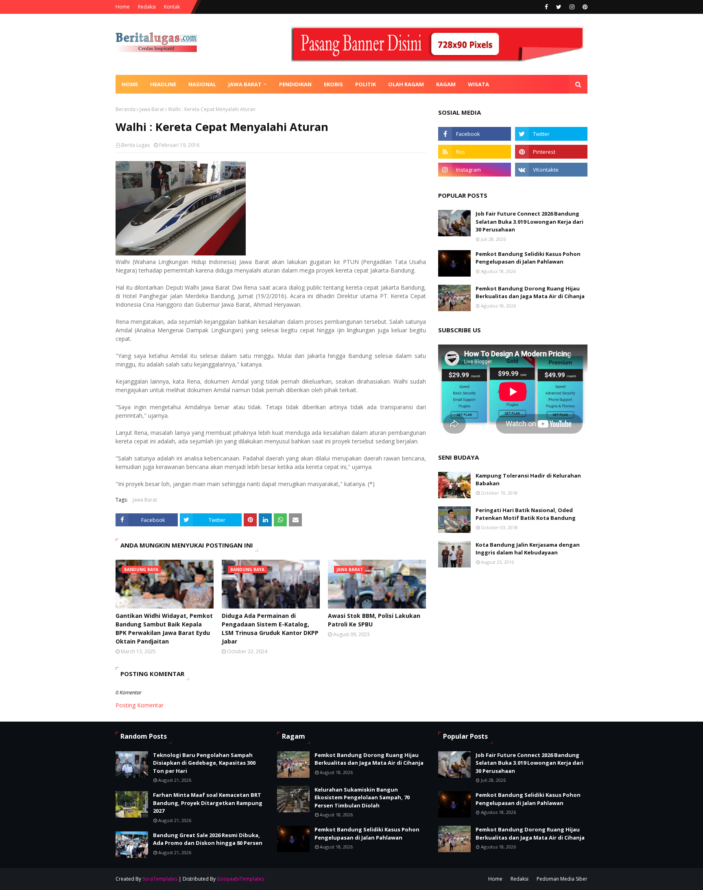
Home (123, 6)
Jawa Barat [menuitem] (245, 84)
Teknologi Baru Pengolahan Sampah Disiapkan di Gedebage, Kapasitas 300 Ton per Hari (204, 762)
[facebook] (546, 7)
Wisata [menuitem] (478, 84)
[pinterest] (584, 7)
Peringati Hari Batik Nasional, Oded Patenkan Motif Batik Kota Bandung (526, 514)
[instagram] (572, 7)
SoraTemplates (159, 878)
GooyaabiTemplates (240, 878)
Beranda (125, 109)
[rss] (474, 152)
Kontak (172, 6)
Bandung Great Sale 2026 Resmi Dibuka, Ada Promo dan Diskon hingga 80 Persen (207, 839)
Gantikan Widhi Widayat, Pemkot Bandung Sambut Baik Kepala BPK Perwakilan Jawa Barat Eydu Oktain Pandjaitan (164, 628)
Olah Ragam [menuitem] (406, 84)
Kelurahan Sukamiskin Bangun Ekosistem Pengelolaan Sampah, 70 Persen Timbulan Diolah (362, 797)
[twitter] (558, 7)
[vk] (551, 170)
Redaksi (147, 6)
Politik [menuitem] (365, 84)
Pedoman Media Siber (562, 878)
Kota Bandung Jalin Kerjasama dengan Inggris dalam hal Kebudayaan (528, 548)
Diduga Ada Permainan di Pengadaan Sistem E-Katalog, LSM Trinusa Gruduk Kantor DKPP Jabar (270, 628)
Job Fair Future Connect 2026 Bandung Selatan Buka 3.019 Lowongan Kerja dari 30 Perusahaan (529, 221)
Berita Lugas (135, 145)
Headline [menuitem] (163, 84)
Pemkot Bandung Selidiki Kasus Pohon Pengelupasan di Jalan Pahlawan (528, 258)
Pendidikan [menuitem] (295, 84)
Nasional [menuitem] (202, 84)
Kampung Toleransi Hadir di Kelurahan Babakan (528, 479)
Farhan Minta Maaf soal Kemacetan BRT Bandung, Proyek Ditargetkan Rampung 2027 (207, 802)
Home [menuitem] (130, 84)
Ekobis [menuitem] (333, 84)
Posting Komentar (140, 705)
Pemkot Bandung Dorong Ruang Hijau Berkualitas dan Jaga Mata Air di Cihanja (530, 292)
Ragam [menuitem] (446, 84)
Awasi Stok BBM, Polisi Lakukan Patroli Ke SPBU (374, 620)
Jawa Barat (152, 109)
